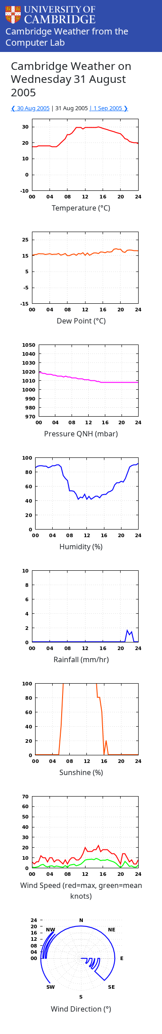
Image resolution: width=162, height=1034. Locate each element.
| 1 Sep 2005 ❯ (108, 108)
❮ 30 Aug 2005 (30, 108)
